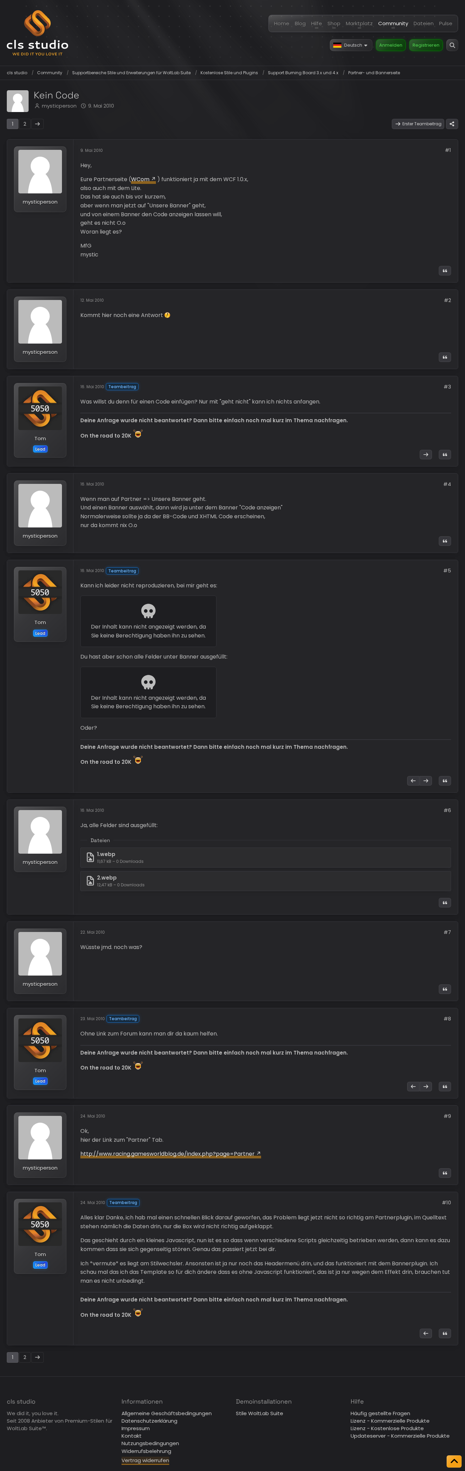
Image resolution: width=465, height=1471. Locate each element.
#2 (447, 300)
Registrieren (426, 45)
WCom (140, 179)
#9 (447, 1116)
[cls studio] (37, 33)
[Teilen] (452, 124)
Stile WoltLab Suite (259, 1413)
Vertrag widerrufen (145, 1460)
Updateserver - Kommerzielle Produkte (400, 1435)
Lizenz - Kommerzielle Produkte (390, 1420)
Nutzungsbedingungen (150, 1443)
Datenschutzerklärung (149, 1420)
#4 (447, 484)
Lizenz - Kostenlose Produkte (387, 1428)
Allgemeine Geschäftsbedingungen (167, 1413)
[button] (351, 45)
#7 (447, 932)
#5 (447, 570)
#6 (447, 810)
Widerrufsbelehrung (146, 1451)
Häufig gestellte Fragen (380, 1413)
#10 (446, 1202)
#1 (448, 150)
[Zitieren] (445, 270)
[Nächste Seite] (37, 124)
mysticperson (59, 105)
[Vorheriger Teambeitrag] (413, 781)
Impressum (136, 1428)
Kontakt (132, 1435)
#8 (447, 1018)
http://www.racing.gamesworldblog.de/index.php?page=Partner (167, 1154)
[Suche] (452, 45)
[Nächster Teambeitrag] (426, 454)
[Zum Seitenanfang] (454, 1461)
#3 (447, 386)
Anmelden (390, 45)
